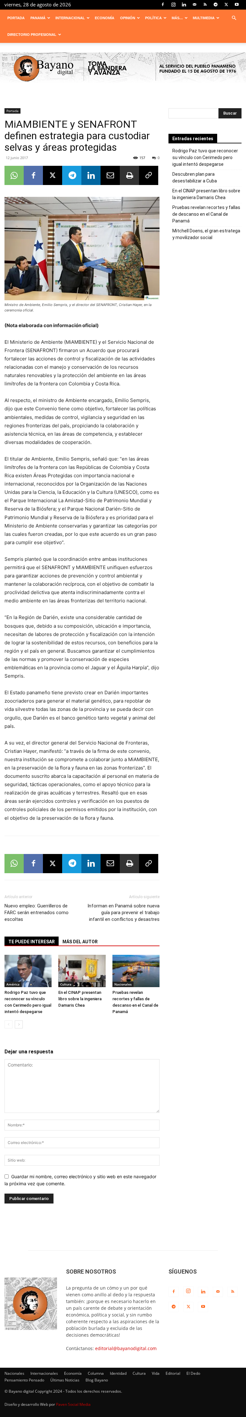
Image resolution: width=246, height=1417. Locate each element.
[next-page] (19, 1024)
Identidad (118, 1373)
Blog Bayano (97, 1380)
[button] (234, 18)
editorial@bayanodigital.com (126, 1348)
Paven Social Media (73, 1404)
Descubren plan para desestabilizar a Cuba (194, 177)
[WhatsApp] (14, 175)
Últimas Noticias (64, 1380)
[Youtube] (237, 4)
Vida (156, 1373)
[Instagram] (173, 4)
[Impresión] (129, 175)
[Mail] (194, 4)
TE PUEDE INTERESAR (31, 941)
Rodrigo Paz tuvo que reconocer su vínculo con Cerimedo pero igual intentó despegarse (205, 157)
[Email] (110, 175)
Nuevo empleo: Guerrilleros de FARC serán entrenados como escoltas (36, 912)
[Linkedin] (184, 4)
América (13, 984)
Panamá (37, 18)
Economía (104, 18)
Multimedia (204, 18)
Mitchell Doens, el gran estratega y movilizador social (206, 234)
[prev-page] (8, 1024)
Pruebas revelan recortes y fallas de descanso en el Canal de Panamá (206, 214)
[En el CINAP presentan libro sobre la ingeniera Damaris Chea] (81, 971)
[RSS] (205, 4)
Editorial (173, 1373)
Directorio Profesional (31, 34)
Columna (96, 1373)
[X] (226, 4)
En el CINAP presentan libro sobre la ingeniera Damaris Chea (80, 999)
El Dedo (193, 1373)
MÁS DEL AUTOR (80, 941)
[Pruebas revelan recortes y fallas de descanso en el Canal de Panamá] (136, 971)
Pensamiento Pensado (24, 1380)
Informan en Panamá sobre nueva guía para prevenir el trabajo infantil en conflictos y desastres (123, 912)
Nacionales (123, 984)
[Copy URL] (148, 175)
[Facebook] (163, 4)
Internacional (70, 18)
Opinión (127, 18)
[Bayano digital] (123, 68)
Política (153, 18)
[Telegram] (215, 4)
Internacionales (44, 1373)
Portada (16, 18)
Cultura (65, 984)
